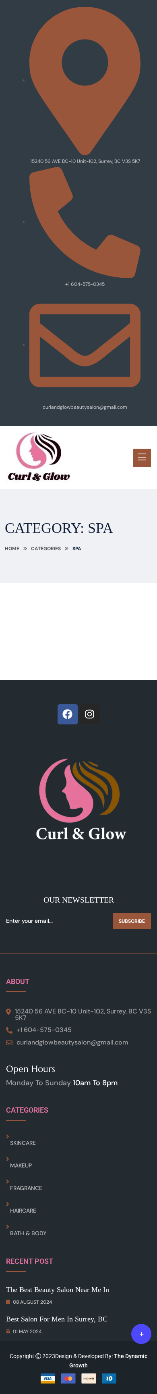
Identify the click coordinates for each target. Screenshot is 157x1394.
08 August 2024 (32, 1302)
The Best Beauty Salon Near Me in (57, 1290)
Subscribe (132, 921)
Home (12, 548)
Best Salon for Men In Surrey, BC (56, 1319)
